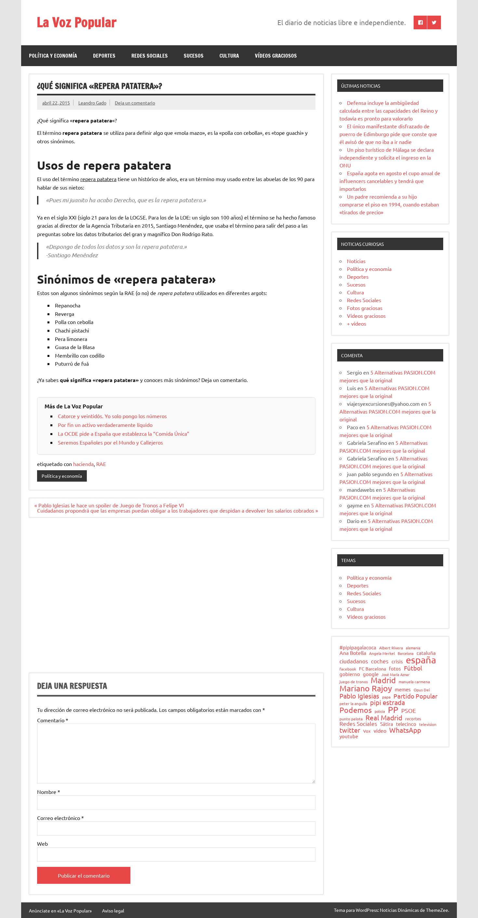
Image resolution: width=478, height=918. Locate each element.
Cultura (229, 55)
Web (42, 843)
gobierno (349, 673)
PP (393, 710)
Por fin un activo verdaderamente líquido (105, 424)
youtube (348, 736)
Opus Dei (422, 690)
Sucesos (194, 55)
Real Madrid (383, 717)
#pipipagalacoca (357, 647)
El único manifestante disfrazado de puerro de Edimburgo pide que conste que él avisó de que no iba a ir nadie (388, 134)
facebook (347, 669)
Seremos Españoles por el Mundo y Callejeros (110, 442)
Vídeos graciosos (276, 55)
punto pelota (351, 719)
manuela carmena (414, 682)
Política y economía (53, 55)
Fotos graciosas (364, 307)
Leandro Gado (92, 103)
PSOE (408, 710)
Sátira (386, 724)
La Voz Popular (76, 22)
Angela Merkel (382, 654)
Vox (367, 731)
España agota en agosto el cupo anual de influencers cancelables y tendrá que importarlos (389, 181)
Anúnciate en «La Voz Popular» (60, 910)
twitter (349, 730)
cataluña (426, 653)
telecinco (406, 724)
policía (380, 711)
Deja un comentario (135, 103)
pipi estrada (387, 702)
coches (380, 661)
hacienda (83, 463)
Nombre (48, 791)
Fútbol (413, 668)
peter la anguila (353, 704)
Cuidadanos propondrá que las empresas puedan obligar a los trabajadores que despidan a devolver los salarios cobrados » (177, 510)
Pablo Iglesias (359, 696)
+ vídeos (356, 323)
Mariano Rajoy (365, 688)
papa (386, 697)
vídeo (380, 730)
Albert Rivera (391, 648)
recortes (413, 719)
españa (421, 660)
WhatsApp (405, 730)
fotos (395, 668)
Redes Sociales (149, 55)
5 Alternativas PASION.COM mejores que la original (387, 411)
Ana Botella (352, 652)
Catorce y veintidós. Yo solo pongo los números (112, 416)
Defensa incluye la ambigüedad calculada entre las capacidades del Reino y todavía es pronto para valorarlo (388, 110)
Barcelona (406, 653)
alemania (413, 648)
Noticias (356, 261)
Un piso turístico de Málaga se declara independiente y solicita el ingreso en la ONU (386, 157)
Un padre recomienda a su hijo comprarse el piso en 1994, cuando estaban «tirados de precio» (389, 204)
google (370, 674)
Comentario (52, 720)
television (427, 725)
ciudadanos (353, 661)
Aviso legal (113, 910)
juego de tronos (353, 682)
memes (403, 689)
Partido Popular (415, 696)
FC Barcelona (372, 669)
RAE (101, 463)
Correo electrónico (60, 817)
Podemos (355, 710)
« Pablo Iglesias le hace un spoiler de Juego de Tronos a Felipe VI (109, 505)
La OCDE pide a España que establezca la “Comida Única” (123, 433)
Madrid (383, 680)
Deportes (104, 55)
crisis (397, 661)
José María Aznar (395, 674)
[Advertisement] (176, 599)
